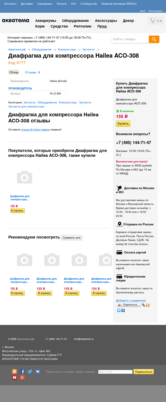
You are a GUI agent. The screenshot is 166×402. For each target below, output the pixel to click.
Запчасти (88, 49)
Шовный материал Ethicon (119, 3)
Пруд (101, 26)
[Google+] (23, 379)
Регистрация (155, 10)
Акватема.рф (17, 49)
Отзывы (30, 72)
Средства (59, 26)
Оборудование (75, 20)
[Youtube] (15, 379)
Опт (73, 3)
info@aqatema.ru (84, 339)
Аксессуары (106, 20)
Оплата (62, 3)
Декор (128, 20)
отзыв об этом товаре (35, 129)
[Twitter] (119, 310)
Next (119, 268)
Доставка (27, 3)
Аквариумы (45, 20)
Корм (40, 26)
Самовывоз (44, 3)
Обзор (13, 72)
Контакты (10, 3)
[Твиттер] (31, 373)
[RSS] (15, 373)
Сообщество (89, 3)
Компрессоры (67, 49)
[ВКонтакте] (123, 310)
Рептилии (82, 26)
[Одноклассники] (148, 305)
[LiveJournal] (144, 305)
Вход (142, 10)
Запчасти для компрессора (26, 106)
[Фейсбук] (23, 373)
